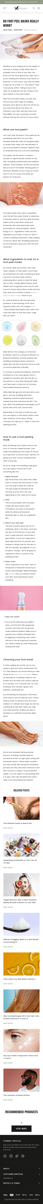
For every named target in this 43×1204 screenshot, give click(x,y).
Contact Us (8, 1178)
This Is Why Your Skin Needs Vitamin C (19, 979)
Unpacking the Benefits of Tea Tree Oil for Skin (20, 861)
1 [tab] (21, 1122)
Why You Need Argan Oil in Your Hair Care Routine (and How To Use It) (21, 1017)
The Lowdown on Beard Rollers (16, 1095)
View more (21, 1128)
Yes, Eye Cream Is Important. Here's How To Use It (20, 1057)
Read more (8, 828)
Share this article (30, 30)
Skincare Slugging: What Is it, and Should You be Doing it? (20, 940)
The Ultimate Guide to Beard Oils (17, 823)
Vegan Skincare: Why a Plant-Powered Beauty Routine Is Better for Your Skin (19, 901)
